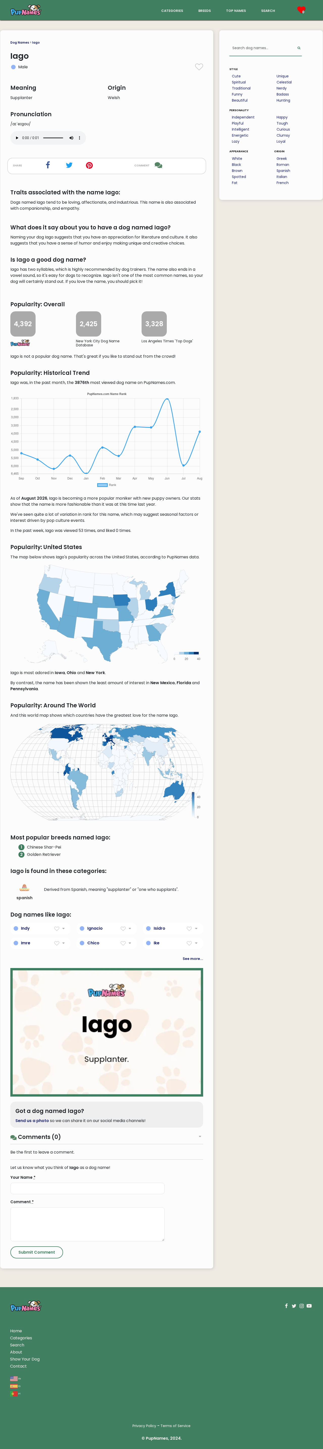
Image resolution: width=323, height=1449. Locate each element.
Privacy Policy (144, 1425)
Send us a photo (32, 1121)
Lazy (235, 141)
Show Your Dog (25, 1359)
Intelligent (240, 129)
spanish (24, 897)
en (19, 1378)
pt (19, 1393)
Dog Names (19, 42)
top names (236, 10)
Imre (25, 943)
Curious (283, 129)
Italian (282, 176)
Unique (283, 76)
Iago (36, 42)
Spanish (283, 170)
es (19, 1386)
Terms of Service (175, 1425)
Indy (25, 928)
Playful (238, 123)
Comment (22, 1201)
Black (236, 164)
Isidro (159, 928)
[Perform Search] (299, 48)
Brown (237, 170)
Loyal (281, 141)
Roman (283, 164)
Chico (93, 943)
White (237, 158)
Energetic (240, 135)
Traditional (241, 88)
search (268, 10)
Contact (18, 1366)
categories (172, 10)
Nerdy (282, 88)
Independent (243, 117)
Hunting (283, 100)
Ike (156, 943)
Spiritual (239, 82)
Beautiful (240, 100)
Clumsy (283, 135)
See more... (193, 958)
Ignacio (95, 928)
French (283, 182)
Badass (283, 94)
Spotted (239, 176)
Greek (282, 158)
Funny (237, 94)
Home (16, 1331)
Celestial (284, 82)
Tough (282, 123)
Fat (234, 182)
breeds (204, 10)
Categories (21, 1338)
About (16, 1352)
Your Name (23, 1177)
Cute (236, 76)
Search (17, 1345)
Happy (282, 117)
